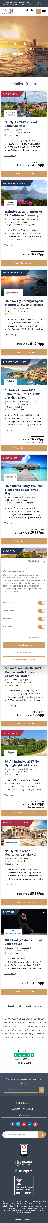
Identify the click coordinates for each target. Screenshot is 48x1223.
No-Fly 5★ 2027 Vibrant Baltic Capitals (20, 124)
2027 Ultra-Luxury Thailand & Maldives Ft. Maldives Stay (23, 489)
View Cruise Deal (22, 173)
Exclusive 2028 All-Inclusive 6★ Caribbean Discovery (23, 213)
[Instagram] (35, 1124)
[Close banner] (44, 562)
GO (41, 1090)
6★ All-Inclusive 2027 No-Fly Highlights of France (22, 763)
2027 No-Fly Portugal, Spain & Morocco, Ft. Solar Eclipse (23, 302)
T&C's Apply (37, 4)
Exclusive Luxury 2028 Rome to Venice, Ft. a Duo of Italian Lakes (22, 393)
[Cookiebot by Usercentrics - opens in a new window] (29, 562)
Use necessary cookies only (24, 660)
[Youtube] (24, 1124)
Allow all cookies (24, 645)
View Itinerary (10, 156)
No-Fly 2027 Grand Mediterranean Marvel (20, 852)
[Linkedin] (30, 1124)
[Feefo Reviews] (24, 1185)
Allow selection (24, 652)
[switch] (41, 611)
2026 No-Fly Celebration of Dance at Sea (23, 942)
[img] (24, 104)
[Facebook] (12, 1124)
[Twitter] (18, 1124)
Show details (34, 637)
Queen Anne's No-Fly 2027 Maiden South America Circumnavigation (22, 671)
